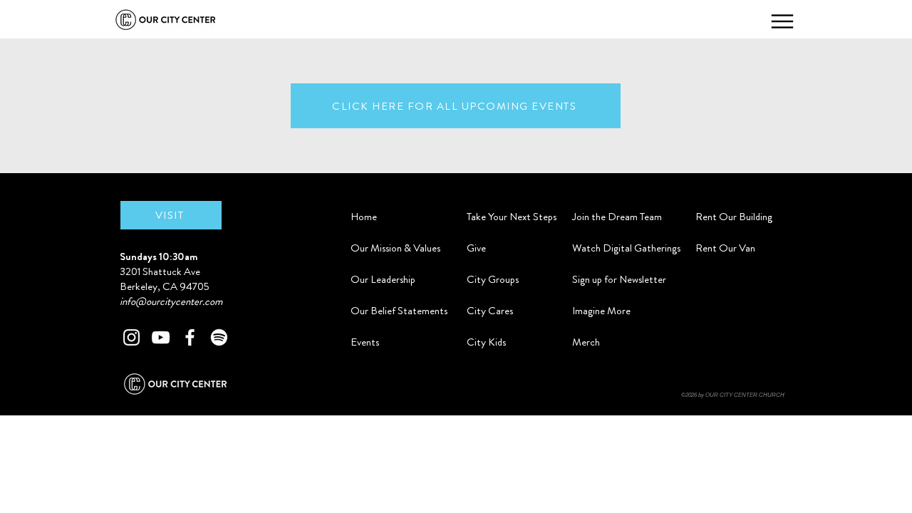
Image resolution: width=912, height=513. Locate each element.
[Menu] (782, 21)
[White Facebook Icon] (190, 337)
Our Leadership (383, 279)
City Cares (490, 310)
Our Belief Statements (399, 310)
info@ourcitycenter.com (171, 301)
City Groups (493, 279)
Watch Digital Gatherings (626, 248)
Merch (586, 342)
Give (476, 248)
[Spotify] (219, 337)
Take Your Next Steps (508, 216)
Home (364, 216)
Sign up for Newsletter (619, 279)
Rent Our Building (733, 216)
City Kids (486, 342)
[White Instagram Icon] (131, 337)
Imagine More (601, 310)
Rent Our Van (725, 248)
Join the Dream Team (617, 216)
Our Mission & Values (395, 248)
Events (365, 342)
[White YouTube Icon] (161, 337)
